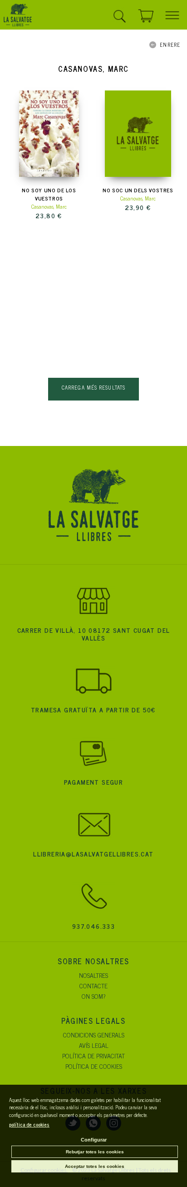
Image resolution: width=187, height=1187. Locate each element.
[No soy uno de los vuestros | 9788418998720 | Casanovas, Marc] (49, 133)
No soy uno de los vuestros (49, 194)
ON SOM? (94, 996)
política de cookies (29, 1124)
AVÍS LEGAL (93, 1045)
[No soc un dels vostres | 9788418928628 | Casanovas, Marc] (138, 133)
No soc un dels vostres (138, 190)
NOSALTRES (93, 975)
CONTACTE (93, 985)
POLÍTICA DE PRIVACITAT (93, 1055)
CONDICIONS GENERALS (93, 1034)
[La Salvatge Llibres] (17, 16)
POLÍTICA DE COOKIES (93, 1066)
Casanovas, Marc (49, 206)
